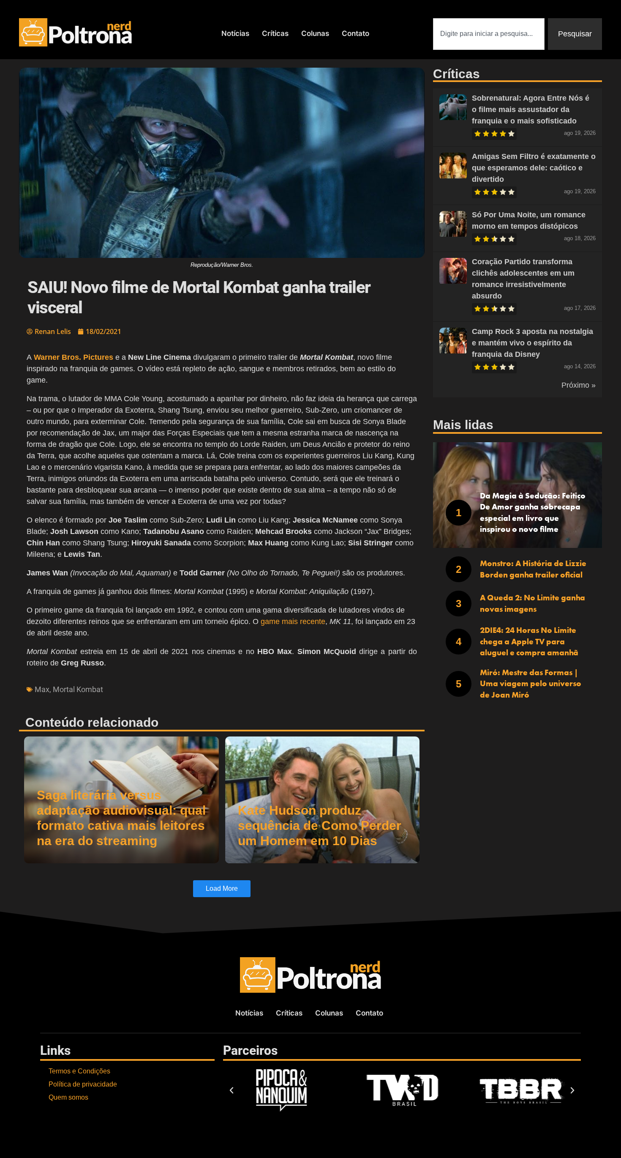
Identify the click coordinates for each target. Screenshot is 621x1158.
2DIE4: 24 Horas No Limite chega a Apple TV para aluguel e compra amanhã (529, 641)
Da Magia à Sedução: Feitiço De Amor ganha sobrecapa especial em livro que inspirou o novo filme (533, 512)
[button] (231, 1090)
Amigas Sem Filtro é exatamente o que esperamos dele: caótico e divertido (534, 167)
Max (42, 689)
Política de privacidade (83, 1084)
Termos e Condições (79, 1071)
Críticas (275, 33)
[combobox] (489, 34)
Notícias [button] (235, 33)
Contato (355, 33)
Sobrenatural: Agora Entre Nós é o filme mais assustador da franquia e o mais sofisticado (530, 109)
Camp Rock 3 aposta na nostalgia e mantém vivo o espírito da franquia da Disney (532, 343)
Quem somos (68, 1097)
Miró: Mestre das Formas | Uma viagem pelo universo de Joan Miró (530, 683)
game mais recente (293, 621)
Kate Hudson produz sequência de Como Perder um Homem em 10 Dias (319, 825)
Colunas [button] (315, 33)
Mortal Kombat (78, 689)
